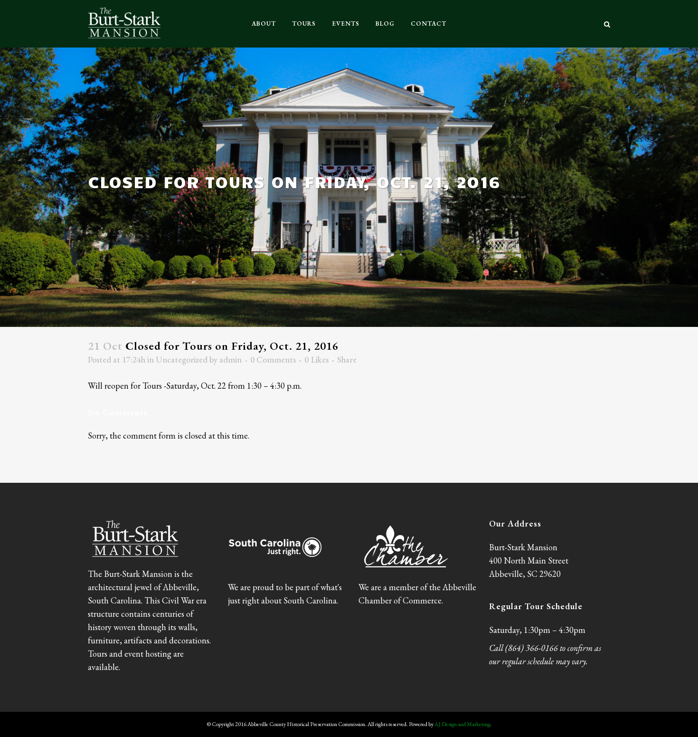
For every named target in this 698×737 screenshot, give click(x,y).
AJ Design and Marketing (462, 724)
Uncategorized (182, 359)
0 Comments (273, 359)
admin (230, 359)
